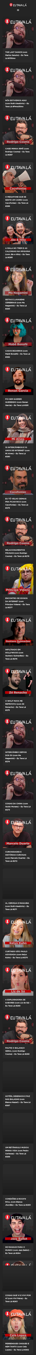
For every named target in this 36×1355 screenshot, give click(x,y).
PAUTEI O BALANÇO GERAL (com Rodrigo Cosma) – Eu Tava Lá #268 (17, 1051)
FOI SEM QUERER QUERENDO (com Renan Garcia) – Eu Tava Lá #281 (17, 402)
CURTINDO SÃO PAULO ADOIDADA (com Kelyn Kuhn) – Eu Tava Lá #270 (16, 955)
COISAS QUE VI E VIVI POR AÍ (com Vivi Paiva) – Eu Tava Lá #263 (18, 1298)
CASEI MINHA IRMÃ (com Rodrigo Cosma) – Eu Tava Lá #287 (17, 152)
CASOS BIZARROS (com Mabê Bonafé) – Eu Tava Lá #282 (17, 354)
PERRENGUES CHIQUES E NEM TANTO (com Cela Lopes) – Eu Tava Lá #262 (17, 1347)
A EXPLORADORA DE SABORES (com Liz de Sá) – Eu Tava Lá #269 (18, 1003)
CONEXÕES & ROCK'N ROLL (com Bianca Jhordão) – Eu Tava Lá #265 (18, 1202)
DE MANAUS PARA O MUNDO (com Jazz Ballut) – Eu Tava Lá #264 (18, 1250)
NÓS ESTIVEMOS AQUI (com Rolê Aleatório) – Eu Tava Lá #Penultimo (17, 103)
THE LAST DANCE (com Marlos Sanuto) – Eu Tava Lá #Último (16, 55)
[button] (18, 10)
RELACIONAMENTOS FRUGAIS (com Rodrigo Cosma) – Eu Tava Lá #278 (17, 553)
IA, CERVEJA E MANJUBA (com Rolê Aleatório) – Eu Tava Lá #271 (17, 906)
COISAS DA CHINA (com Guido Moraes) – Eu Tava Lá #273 (17, 807)
